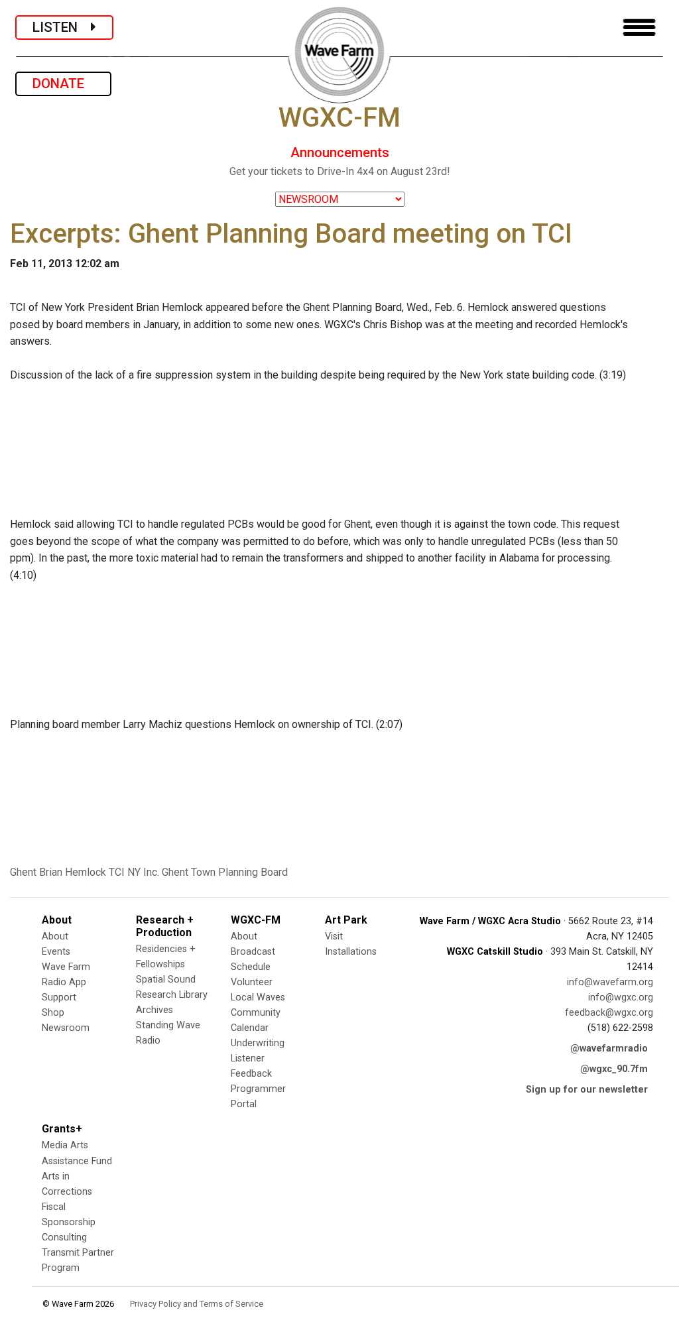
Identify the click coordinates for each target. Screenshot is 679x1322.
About (55, 936)
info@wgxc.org (620, 997)
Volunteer (252, 982)
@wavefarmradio (609, 1048)
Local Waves (258, 997)
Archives (154, 1010)
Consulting (64, 1237)
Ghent (23, 872)
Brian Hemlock (72, 872)
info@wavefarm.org (610, 982)
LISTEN (61, 27)
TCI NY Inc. (134, 872)
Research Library (172, 994)
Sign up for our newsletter (587, 1089)
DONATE (63, 83)
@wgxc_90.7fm (614, 1069)
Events (56, 951)
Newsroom (66, 1028)
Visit (334, 936)
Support (59, 997)
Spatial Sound (166, 979)
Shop (53, 1012)
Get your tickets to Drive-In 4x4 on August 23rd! (339, 171)
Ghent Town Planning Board (225, 872)
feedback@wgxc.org (609, 1012)
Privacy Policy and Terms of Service (196, 1304)
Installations (351, 951)
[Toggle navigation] (639, 27)
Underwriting (257, 1043)
